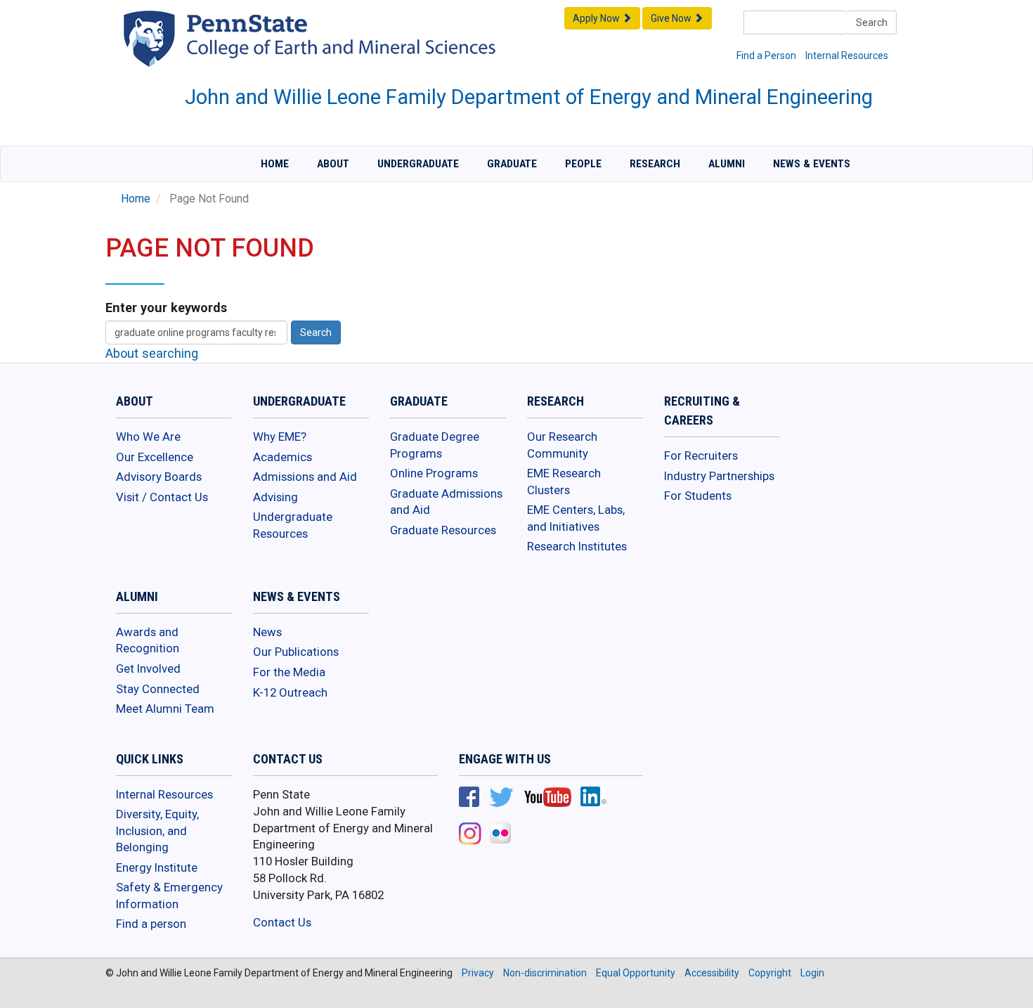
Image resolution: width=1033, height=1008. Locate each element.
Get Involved (148, 668)
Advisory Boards (159, 477)
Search (872, 22)
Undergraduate (418, 163)
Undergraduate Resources (292, 525)
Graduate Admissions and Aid (446, 501)
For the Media (289, 672)
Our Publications (296, 652)
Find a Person (766, 55)
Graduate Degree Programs (434, 444)
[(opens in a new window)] (469, 798)
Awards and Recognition (147, 640)
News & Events (811, 163)
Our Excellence (154, 457)
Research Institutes (577, 546)
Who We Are (148, 436)
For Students (698, 496)
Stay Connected (158, 689)
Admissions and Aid (305, 477)
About (333, 163)
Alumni (726, 163)
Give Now (672, 18)
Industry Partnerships (719, 476)
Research (655, 163)
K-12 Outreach (290, 692)
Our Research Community (562, 444)
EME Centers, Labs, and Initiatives (576, 518)
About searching (151, 353)
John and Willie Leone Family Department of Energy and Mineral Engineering (529, 97)
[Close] (16, 993)
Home (275, 163)
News (267, 632)
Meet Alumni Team (165, 709)
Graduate (512, 163)
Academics (282, 457)
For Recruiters (701, 455)
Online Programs (434, 473)
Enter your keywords (166, 307)
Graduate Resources (443, 530)
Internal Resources (846, 55)
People (583, 163)
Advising (275, 497)
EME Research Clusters (564, 481)
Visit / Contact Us (162, 497)
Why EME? (279, 436)
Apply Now (597, 18)
